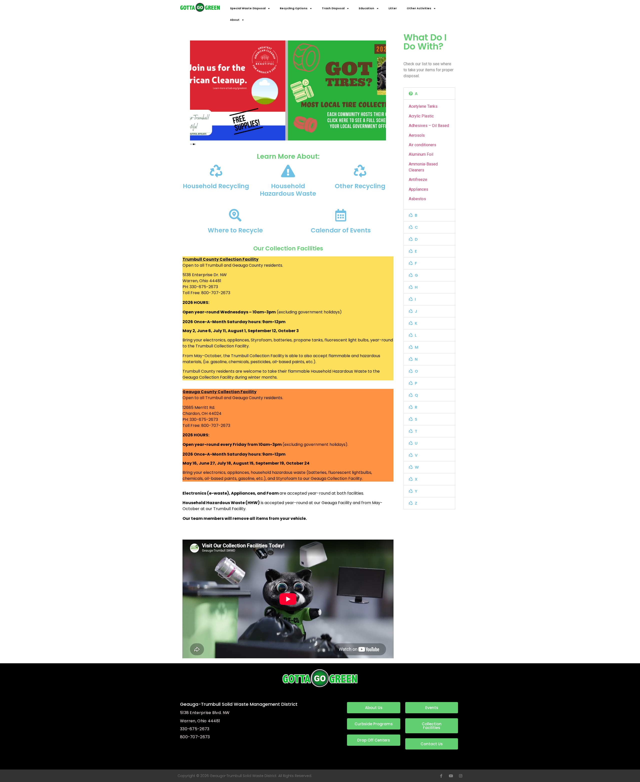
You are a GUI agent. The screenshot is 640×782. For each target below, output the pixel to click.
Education (366, 8)
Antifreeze (418, 179)
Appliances (418, 189)
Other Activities (419, 8)
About (235, 20)
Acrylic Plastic (421, 116)
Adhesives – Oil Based (429, 125)
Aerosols (417, 135)
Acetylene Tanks (423, 106)
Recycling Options (294, 8)
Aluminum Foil (421, 154)
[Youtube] (451, 776)
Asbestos (417, 198)
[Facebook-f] (441, 776)
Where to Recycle (235, 230)
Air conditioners (422, 144)
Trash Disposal (333, 8)
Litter (392, 8)
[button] (191, 144)
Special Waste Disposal (248, 8)
